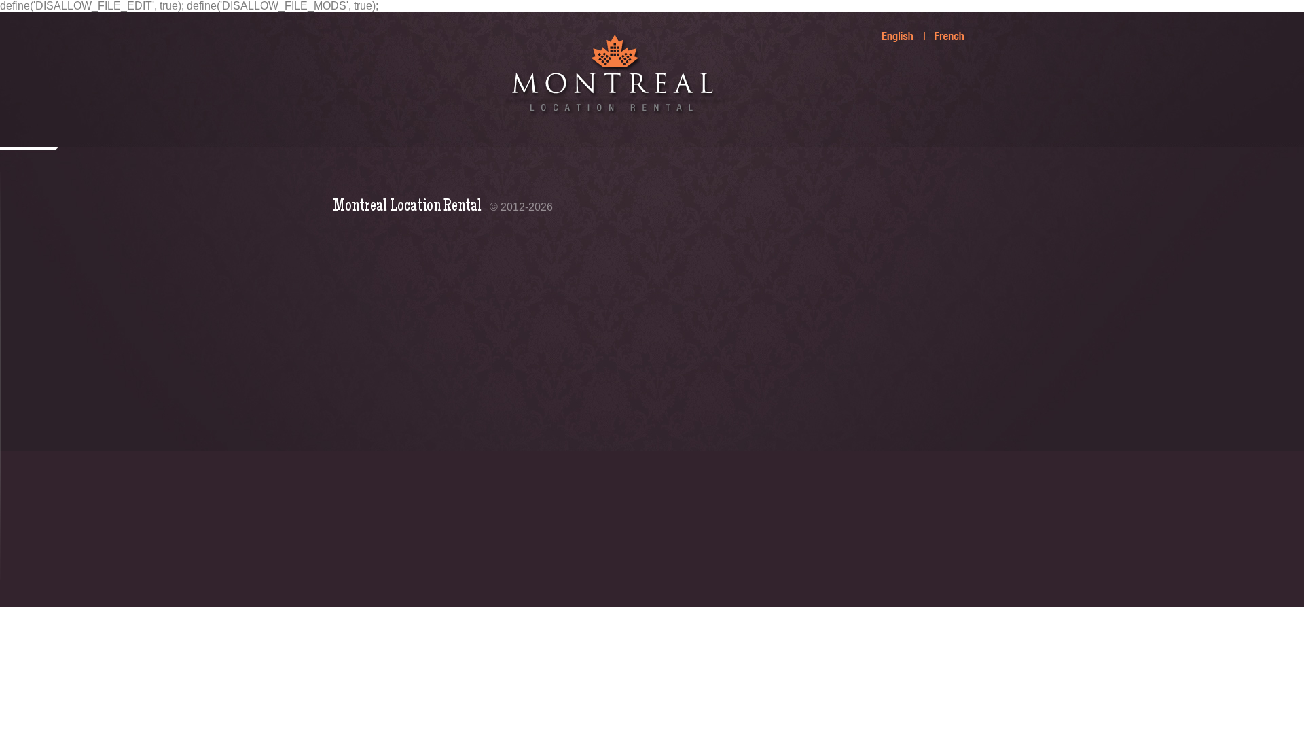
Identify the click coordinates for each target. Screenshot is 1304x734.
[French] (942, 30)
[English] (890, 30)
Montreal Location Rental (407, 206)
